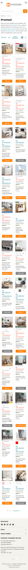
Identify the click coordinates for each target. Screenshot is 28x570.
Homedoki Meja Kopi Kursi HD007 (20, 307)
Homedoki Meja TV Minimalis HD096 (21, 150)
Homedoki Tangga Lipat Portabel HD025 (20, 460)
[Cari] (25, 11)
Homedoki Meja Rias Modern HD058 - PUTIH (20, 345)
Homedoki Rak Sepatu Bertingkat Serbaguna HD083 (7, 419)
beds (9, 29)
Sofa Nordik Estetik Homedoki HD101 (7, 304)
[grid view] (22, 37)
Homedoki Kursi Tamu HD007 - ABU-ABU (6, 453)
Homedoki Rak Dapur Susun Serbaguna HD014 (7, 72)
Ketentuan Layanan (6, 564)
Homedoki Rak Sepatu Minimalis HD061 (20, 117)
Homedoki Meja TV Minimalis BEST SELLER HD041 (21, 75)
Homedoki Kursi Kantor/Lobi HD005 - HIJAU (21, 267)
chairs (2, 29)
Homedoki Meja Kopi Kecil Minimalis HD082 (7, 344)
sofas (23, 27)
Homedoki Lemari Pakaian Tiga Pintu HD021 (20, 378)
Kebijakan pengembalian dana (19, 564)
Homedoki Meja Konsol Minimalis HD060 (20, 497)
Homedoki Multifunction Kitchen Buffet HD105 (19, 230)
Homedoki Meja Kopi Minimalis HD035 (6, 382)
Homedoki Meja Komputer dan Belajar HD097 (6, 154)
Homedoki (14, 25)
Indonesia (13, 559)
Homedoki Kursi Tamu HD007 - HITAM (20, 416)
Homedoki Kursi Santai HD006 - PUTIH (20, 188)
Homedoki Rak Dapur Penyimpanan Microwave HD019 (7, 115)
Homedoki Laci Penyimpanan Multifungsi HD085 (7, 192)
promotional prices (10, 31)
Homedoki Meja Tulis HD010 (6, 228)
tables (6, 29)
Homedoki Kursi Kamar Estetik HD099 (6, 497)
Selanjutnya (16, 511)
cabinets (13, 29)
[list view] (25, 37)
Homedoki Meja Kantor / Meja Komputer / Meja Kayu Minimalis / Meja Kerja (6, 266)
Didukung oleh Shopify (14, 567)
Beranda (3, 16)
